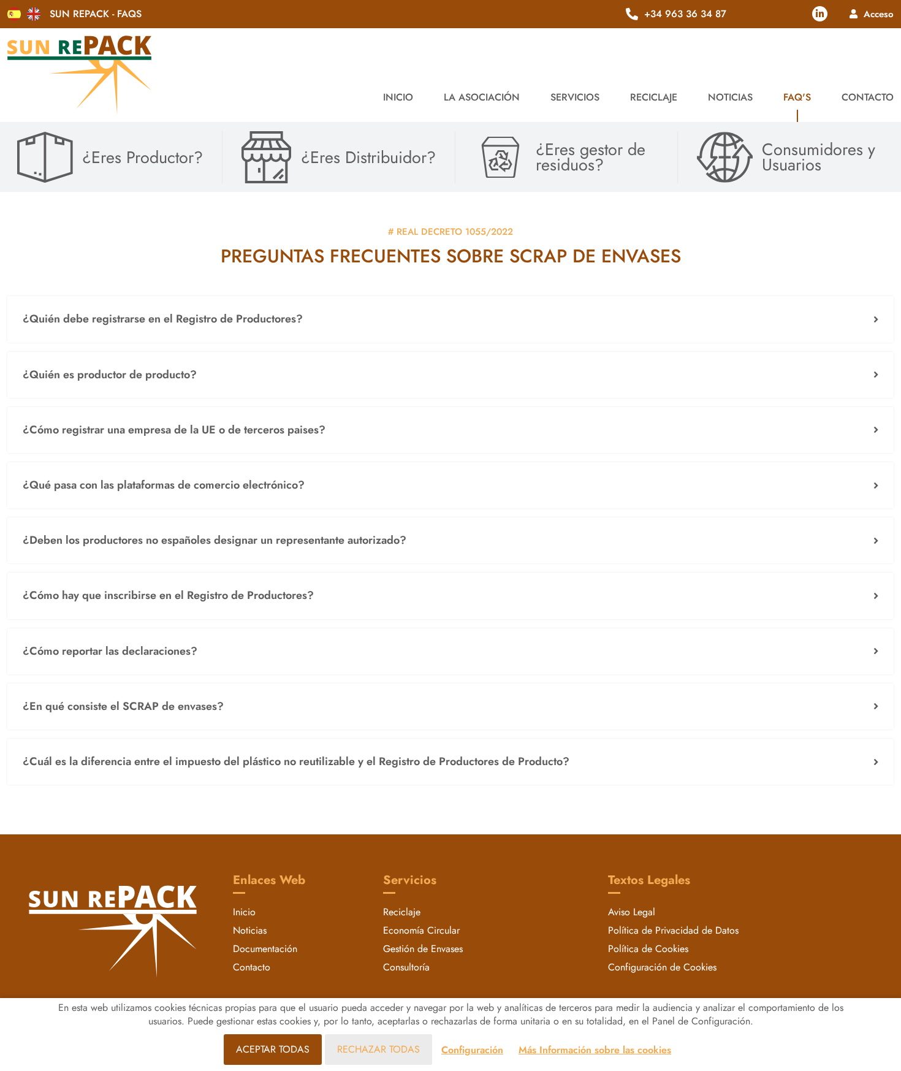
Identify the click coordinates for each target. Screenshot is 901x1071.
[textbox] (450, 319)
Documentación (265, 949)
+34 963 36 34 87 (685, 14)
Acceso (879, 13)
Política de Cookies (648, 949)
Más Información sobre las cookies (595, 1050)
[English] (33, 14)
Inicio (398, 97)
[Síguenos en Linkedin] (819, 13)
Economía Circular (421, 930)
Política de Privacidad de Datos (673, 930)
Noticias (730, 97)
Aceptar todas (273, 1049)
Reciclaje (401, 912)
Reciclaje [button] (653, 97)
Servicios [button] (574, 97)
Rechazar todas (378, 1049)
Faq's (797, 97)
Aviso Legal (631, 912)
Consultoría (406, 967)
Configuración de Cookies (662, 967)
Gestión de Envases (423, 949)
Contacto (868, 97)
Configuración (472, 1050)
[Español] (14, 14)
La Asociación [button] (482, 97)
